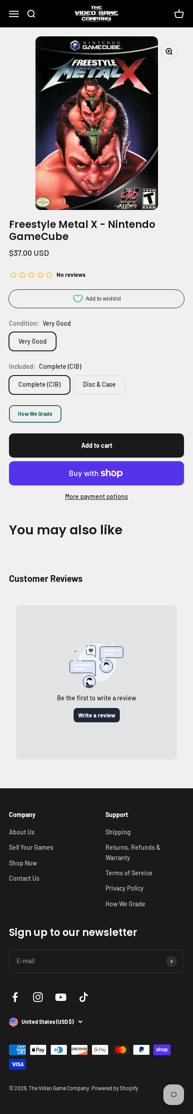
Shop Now (23, 863)
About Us (22, 832)
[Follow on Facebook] (15, 997)
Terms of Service (129, 873)
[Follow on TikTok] (84, 997)
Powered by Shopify (115, 1088)
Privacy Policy (124, 888)
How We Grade (35, 414)
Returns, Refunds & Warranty (132, 852)
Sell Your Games (31, 847)
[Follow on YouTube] (61, 997)
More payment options (96, 496)
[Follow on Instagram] (38, 997)
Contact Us (24, 878)
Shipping (118, 832)
